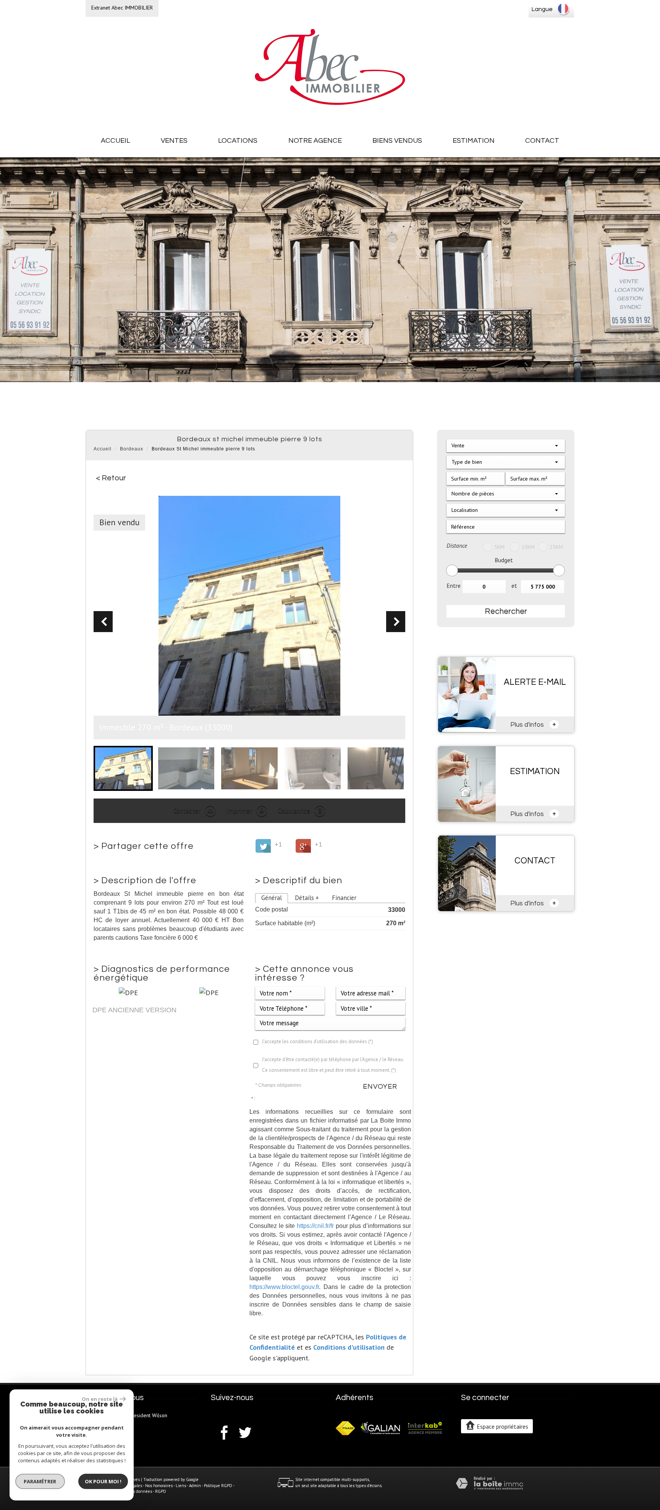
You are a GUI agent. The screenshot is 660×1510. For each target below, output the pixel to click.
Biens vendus (397, 140)
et (514, 585)
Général (271, 898)
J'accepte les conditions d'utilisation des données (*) (317, 1041)
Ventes (174, 140)
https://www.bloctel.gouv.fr (284, 1286)
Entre (453, 585)
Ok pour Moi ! (103, 1481)
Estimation (474, 140)
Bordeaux (131, 449)
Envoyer (380, 1086)
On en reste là (100, 1398)
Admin (195, 1485)
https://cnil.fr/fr (315, 1225)
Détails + (307, 898)
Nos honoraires (159, 1485)
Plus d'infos (533, 724)
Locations (237, 140)
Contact (542, 140)
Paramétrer (40, 1481)
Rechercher (506, 611)
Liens (181, 1485)
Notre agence (315, 140)
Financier (344, 898)
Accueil (115, 140)
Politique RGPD (218, 1485)
